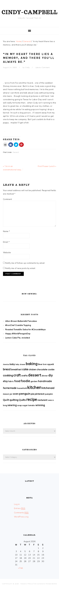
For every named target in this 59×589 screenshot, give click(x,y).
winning (40, 405)
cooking (8, 375)
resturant (43, 399)
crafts (24, 375)
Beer (40, 364)
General (16, 152)
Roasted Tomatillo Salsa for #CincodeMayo (25, 329)
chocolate (42, 369)
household (22, 388)
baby (12, 364)
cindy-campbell (30, 12)
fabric (11, 381)
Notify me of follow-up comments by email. (25, 263)
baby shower (20, 364)
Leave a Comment (43, 67)
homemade (9, 387)
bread (7, 369)
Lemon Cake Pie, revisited (17, 338)
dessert (34, 375)
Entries (19, 508)
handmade (45, 381)
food (17, 381)
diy (50, 375)
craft (17, 375)
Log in (17, 504)
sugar (25, 405)
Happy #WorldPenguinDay (18, 333)
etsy (5, 381)
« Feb (20, 568)
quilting (14, 399)
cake (25, 369)
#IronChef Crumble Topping (18, 325)
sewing (12, 405)
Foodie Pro (25, 584)
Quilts (22, 399)
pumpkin (49, 394)
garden (34, 381)
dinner (45, 375)
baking (32, 363)
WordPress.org (21, 517)
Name (6, 231)
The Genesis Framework (45, 584)
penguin (25, 393)
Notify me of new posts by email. (20, 268)
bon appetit (48, 364)
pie (32, 393)
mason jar (7, 394)
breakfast (16, 369)
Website (7, 252)
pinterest (40, 393)
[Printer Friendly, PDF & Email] (5, 133)
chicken (32, 369)
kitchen (34, 387)
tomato (31, 405)
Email (6, 242)
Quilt (6, 399)
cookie (51, 369)
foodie (25, 381)
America (6, 364)
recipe (31, 399)
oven (16, 393)
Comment (7, 199)
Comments (21, 512)
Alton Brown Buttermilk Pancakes (21, 321)
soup (19, 405)
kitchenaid (48, 387)
